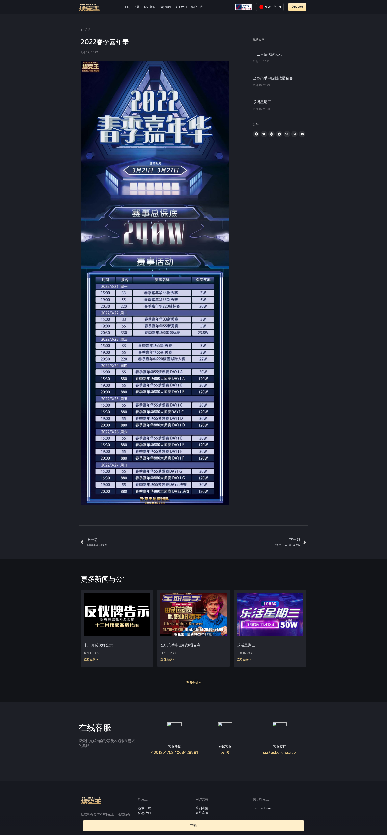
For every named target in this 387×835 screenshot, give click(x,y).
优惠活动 (144, 813)
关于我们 (181, 7)
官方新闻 (149, 7)
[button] (297, 7)
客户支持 (197, 7)
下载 (137, 7)
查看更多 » (91, 659)
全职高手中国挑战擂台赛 (273, 78)
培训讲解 (202, 808)
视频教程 (165, 7)
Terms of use (262, 808)
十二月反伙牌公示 (267, 54)
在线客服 (202, 813)
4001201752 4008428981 (174, 752)
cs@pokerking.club (279, 752)
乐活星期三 (262, 102)
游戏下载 (144, 808)
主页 (127, 7)
